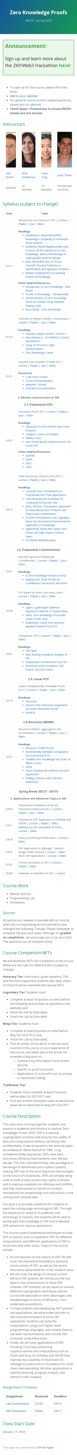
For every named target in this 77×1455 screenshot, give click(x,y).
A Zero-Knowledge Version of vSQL (46, 575)
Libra (28, 467)
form (13, 92)
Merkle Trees (33, 438)
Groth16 (30, 712)
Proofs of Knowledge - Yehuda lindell (47, 294)
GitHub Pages (45, 1447)
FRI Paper (31, 650)
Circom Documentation (39, 380)
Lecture (63, 220)
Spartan (30, 455)
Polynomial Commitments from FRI (46, 662)
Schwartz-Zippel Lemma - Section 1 (46, 333)
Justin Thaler (64, 175)
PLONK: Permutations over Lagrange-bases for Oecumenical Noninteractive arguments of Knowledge (48, 521)
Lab (8, 1404)
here (64, 65)
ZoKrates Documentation (40, 388)
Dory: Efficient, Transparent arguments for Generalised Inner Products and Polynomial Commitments (48, 510)
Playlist (22, 224)
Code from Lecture (37, 377)
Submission (20, 1404)
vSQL (29, 463)
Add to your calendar (24, 96)
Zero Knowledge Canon (39, 352)
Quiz (32, 224)
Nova (29, 766)
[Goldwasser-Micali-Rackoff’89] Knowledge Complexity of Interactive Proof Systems (47, 238)
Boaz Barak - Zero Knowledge (43, 309)
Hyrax (29, 459)
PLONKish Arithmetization (41, 540)
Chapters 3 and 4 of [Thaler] (42, 434)
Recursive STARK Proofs (40, 748)
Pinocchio (31, 701)
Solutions (18, 1411)
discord (35, 104)
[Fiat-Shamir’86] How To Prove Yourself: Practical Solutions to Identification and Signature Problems (47, 265)
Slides (40, 224)
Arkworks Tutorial (36, 384)
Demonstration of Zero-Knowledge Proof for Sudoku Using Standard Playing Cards (46, 301)
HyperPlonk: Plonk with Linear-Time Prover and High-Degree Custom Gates (46, 532)
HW (8, 1411)
